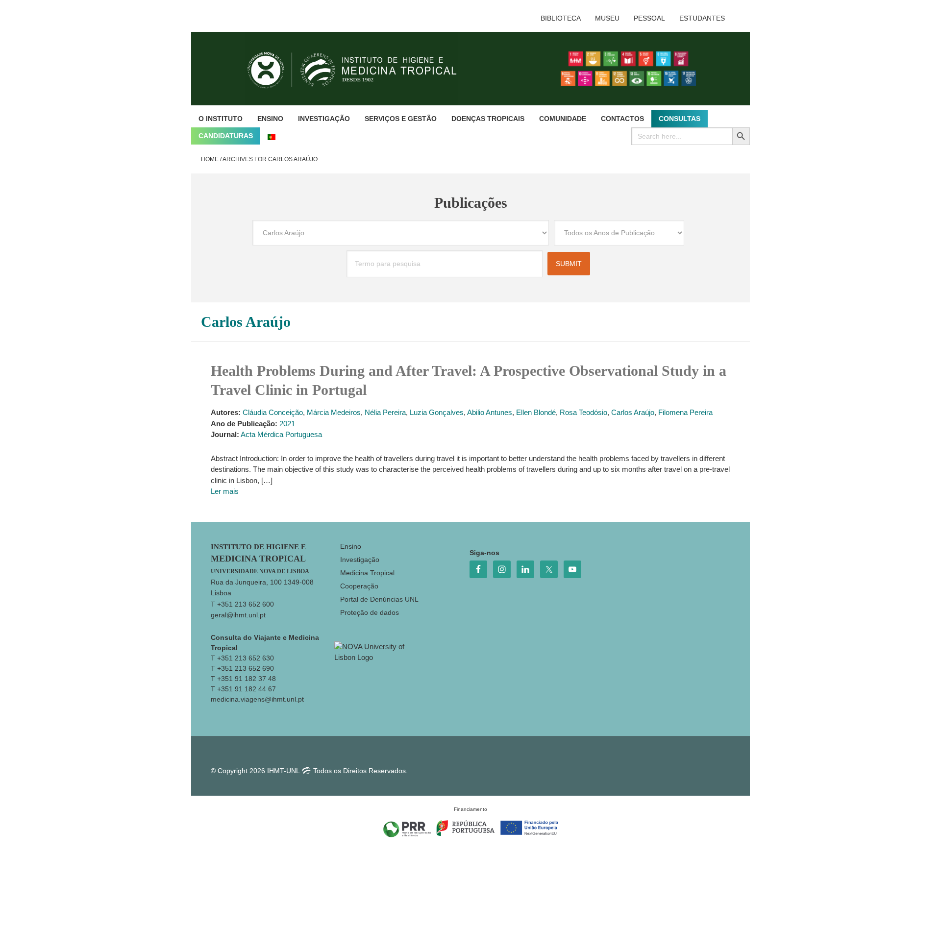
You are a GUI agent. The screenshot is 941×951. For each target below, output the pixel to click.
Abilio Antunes (489, 412)
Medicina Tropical (367, 573)
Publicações (470, 203)
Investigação (359, 559)
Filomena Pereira (685, 412)
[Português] (271, 136)
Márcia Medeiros (334, 412)
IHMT (359, 68)
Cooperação (359, 586)
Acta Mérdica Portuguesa (281, 434)
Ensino (350, 546)
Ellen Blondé (536, 412)
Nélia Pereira (385, 412)
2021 (287, 423)
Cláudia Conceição (273, 412)
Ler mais (225, 491)
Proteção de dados (369, 612)
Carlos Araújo (632, 412)
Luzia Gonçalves (437, 412)
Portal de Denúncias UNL (379, 599)
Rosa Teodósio (583, 412)
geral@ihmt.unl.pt (238, 615)
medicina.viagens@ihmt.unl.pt (257, 699)
